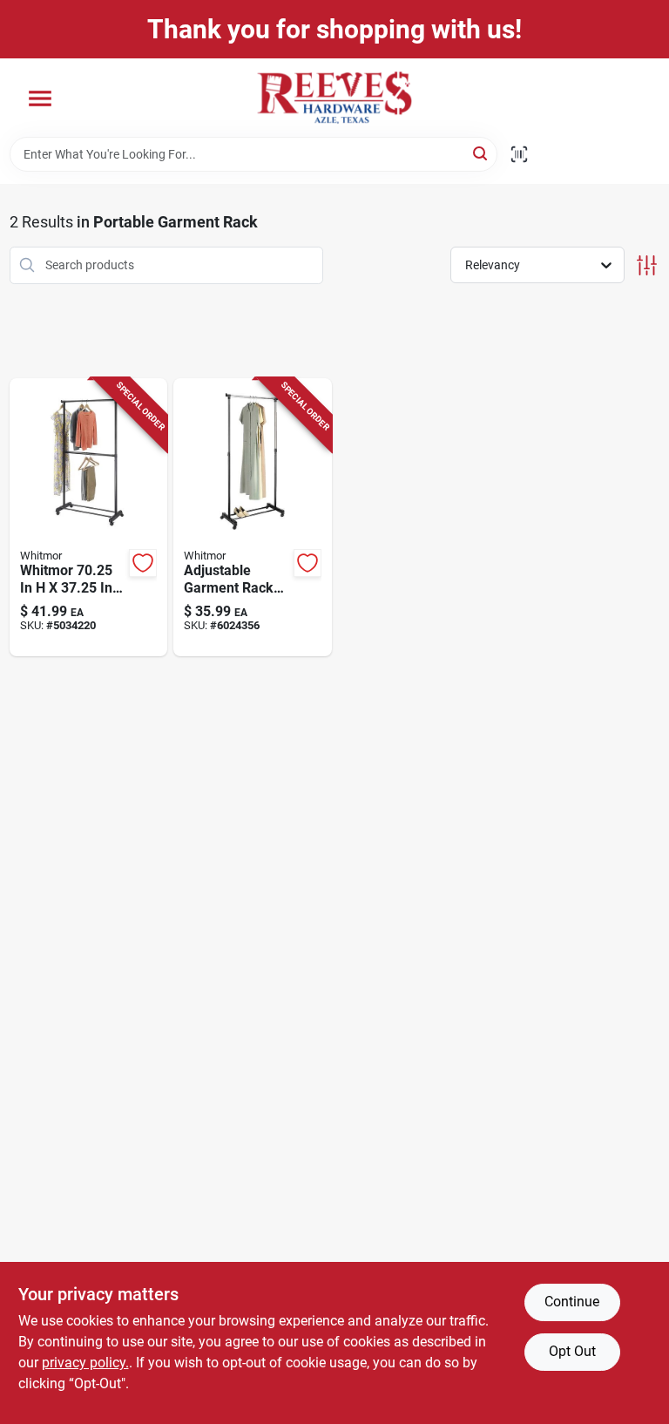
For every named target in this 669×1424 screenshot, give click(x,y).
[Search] (481, 153)
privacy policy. (85, 1362)
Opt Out (572, 1351)
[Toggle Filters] (647, 265)
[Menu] (40, 98)
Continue (571, 1301)
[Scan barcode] (519, 154)
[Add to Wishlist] (143, 563)
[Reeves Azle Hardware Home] (334, 98)
